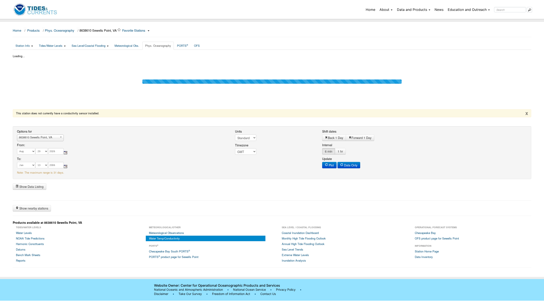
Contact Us (268, 294)
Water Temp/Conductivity (164, 238)
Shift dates (329, 131)
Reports (21, 260)
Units (238, 131)
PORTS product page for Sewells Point (173, 257)
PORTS (182, 45)
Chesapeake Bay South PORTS (169, 251)
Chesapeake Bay (425, 233)
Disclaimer (161, 294)
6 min (328, 151)
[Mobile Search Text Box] (529, 9)
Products (33, 30)
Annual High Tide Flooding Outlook (303, 244)
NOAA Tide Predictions (30, 238)
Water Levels (24, 233)
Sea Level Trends (292, 249)
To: (19, 159)
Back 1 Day (335, 138)
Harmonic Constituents (30, 244)
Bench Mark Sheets (28, 255)
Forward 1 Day (361, 138)
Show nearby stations (33, 208)
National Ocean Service (249, 289)
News (439, 9)
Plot (331, 165)
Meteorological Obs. (127, 46)
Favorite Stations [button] (134, 30)
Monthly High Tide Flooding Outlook (304, 238)
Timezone (241, 145)
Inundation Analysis (294, 260)
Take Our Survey (190, 294)
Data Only (350, 165)
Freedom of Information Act (231, 294)
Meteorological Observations (166, 233)
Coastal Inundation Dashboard (300, 233)
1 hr (340, 151)
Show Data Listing (31, 186)
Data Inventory (424, 257)
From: (21, 145)
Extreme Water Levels (295, 255)
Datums (21, 249)
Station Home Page (427, 251)
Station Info (23, 46)
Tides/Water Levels (50, 46)
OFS (197, 46)
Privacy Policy (286, 289)
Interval (327, 145)
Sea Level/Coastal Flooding (88, 46)
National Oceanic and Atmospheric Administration (188, 289)
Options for (24, 131)
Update (327, 159)
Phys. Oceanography (59, 30)
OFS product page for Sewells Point (437, 238)
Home (370, 9)
